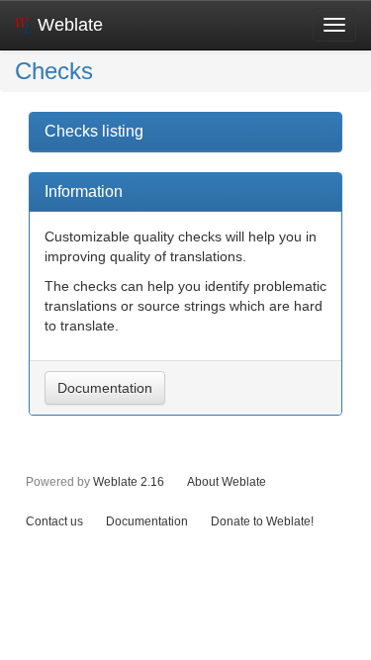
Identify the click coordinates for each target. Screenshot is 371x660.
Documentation (104, 388)
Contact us (54, 521)
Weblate (68, 25)
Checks (54, 70)
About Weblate (226, 481)
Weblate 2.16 (128, 481)
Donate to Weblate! (262, 521)
